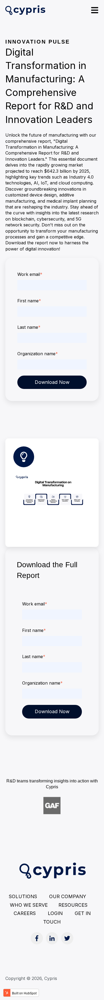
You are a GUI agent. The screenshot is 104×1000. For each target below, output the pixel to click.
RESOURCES (76, 905)
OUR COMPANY (67, 896)
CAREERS (25, 913)
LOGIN (55, 913)
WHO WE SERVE (29, 905)
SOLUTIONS (23, 896)
